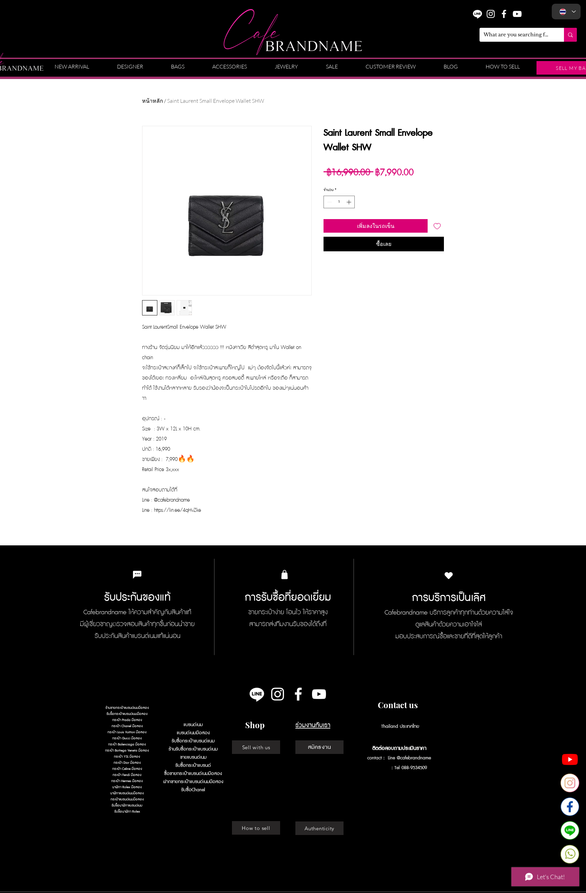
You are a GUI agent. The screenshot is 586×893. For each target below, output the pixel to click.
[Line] (257, 694)
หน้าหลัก (152, 100)
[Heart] (448, 575)
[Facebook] (570, 806)
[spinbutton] (339, 202)
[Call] (570, 854)
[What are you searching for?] (570, 35)
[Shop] (284, 574)
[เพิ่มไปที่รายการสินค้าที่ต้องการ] (437, 226)
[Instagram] (490, 13)
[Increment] (349, 202)
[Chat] (570, 830)
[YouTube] (517, 13)
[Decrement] (329, 202)
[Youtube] (570, 759)
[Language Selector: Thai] (566, 11)
